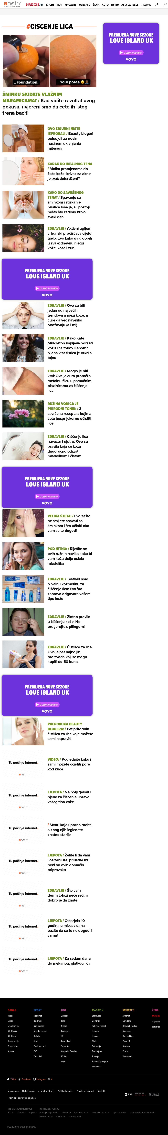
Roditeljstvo (97, 1051)
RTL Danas (12, 1030)
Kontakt (101, 1091)
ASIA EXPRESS (129, 5)
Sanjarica (156, 1026)
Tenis (36, 1041)
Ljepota (95, 1030)
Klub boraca (39, 1025)
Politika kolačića (65, 1091)
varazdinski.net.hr (101, 1112)
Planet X (126, 1041)
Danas (12, 1010)
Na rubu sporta (40, 1030)
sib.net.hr (66, 1112)
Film (63, 1020)
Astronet (126, 1015)
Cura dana (127, 1020)
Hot (59, 5)
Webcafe (84, 5)
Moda (94, 1041)
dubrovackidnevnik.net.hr (142, 1112)
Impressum (13, 1091)
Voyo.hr (32, 1112)
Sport (50, 5)
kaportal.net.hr (81, 1112)
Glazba (64, 1025)
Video (156, 1016)
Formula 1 (38, 1056)
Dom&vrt (96, 1020)
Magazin (70, 5)
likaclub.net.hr (75, 1116)
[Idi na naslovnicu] (13, 7)
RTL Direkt (12, 1036)
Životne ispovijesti (100, 1061)
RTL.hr (11, 1112)
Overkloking (128, 1036)
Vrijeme (11, 1051)
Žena (96, 5)
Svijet (10, 1020)
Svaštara (126, 1046)
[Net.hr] (154, 1094)
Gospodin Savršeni (69, 1051)
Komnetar (127, 1030)
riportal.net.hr (119, 1112)
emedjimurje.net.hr (49, 1112)
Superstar (65, 1046)
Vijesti (10, 1015)
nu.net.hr (60, 1116)
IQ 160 (115, 5)
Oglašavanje (28, 1091)
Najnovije (156, 1021)
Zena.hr (21, 1112)
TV (62, 1036)
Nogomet (38, 1015)
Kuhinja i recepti (99, 1025)
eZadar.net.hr (46, 1116)
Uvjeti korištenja (46, 1091)
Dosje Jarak (13, 1046)
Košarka (37, 1036)
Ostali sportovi (40, 1046)
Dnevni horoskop (130, 1025)
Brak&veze (96, 1015)
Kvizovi (125, 1051)
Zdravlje (95, 1056)
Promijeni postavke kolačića (22, 1097)
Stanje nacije (13, 1041)
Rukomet (38, 1020)
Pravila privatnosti (85, 1091)
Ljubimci (95, 1036)
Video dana (127, 1056)
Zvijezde (64, 1015)
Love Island (66, 1041)
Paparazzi (65, 1030)
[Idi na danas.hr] (34, 4)
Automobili (97, 1066)
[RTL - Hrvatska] (140, 1094)
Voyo (63, 1061)
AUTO (105, 5)
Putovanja (96, 1046)
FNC (35, 1051)
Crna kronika (13, 1025)
